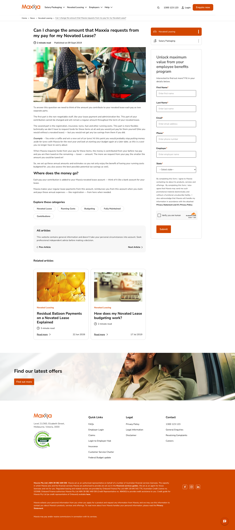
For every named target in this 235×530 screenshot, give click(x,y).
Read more (42, 334)
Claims (91, 435)
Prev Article (45, 247)
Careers (170, 440)
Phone (159, 133)
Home (24, 18)
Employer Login (96, 429)
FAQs (91, 424)
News (32, 18)
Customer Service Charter (101, 452)
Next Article (134, 247)
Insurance (93, 446)
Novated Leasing (75, 7)
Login (188, 7)
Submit (164, 229)
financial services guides (127, 485)
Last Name (161, 102)
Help (107, 7)
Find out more (24, 381)
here (88, 494)
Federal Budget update (99, 457)
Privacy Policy (132, 424)
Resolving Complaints (176, 435)
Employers (94, 7)
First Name (161, 87)
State (159, 163)
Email (159, 117)
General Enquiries (174, 429)
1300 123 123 (171, 7)
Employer (161, 148)
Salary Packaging (53, 7)
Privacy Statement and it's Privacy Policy (174, 205)
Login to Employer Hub (99, 440)
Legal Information (134, 429)
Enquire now (203, 7)
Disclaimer (131, 435)
